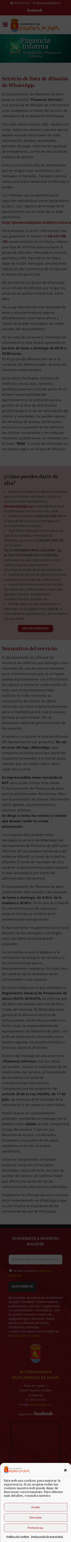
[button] (65, 1470)
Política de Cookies (17, 1536)
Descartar (35, 1517)
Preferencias (35, 1527)
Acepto (35, 1507)
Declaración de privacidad (47, 1536)
